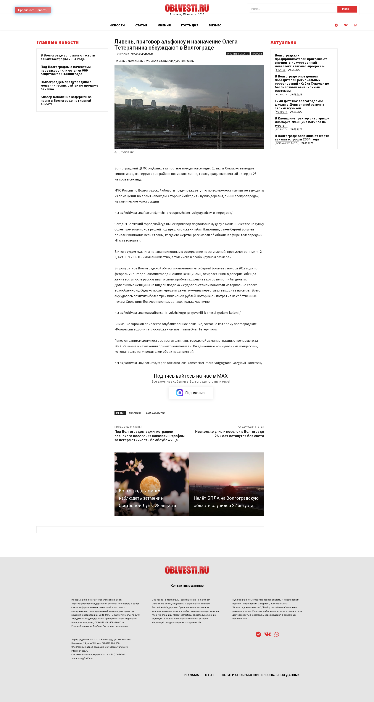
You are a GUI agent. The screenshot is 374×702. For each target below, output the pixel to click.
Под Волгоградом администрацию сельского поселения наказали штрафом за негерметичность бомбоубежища (149, 436)
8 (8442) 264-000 (115, 654)
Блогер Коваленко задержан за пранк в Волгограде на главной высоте (66, 100)
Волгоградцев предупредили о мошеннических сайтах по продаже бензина (69, 85)
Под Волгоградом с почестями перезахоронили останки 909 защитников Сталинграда (66, 70)
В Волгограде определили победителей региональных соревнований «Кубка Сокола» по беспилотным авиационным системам (302, 83)
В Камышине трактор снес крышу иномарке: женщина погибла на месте (302, 121)
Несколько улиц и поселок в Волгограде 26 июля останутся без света (229, 434)
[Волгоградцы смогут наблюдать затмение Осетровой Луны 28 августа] (151, 484)
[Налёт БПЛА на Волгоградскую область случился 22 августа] (226, 484)
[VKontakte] (346, 25)
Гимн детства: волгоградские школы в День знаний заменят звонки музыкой (299, 104)
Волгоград (135, 412)
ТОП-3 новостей (155, 412)
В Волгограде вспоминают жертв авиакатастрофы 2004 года (68, 57)
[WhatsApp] (355, 25)
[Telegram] (336, 25)
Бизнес (280, 69)
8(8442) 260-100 (110, 643)
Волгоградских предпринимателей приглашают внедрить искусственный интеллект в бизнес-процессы (301, 60)
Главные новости (238, 53)
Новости (256, 53)
